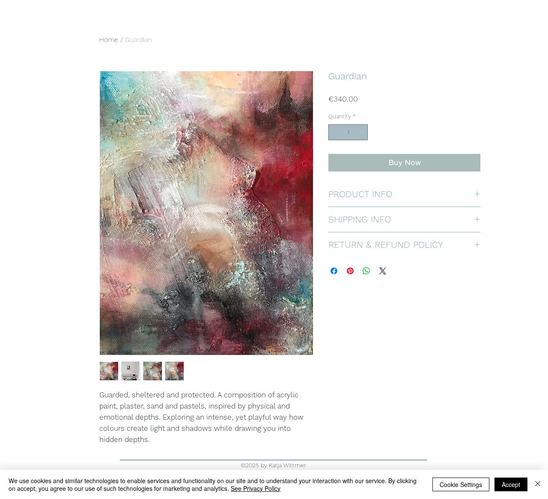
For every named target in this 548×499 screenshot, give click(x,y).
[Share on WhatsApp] (366, 271)
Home (108, 40)
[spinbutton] (348, 132)
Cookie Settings (461, 484)
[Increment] (361, 132)
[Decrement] (335, 132)
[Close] (538, 484)
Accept (511, 484)
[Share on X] (383, 271)
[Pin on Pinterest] (350, 271)
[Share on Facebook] (334, 271)
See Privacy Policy (255, 488)
